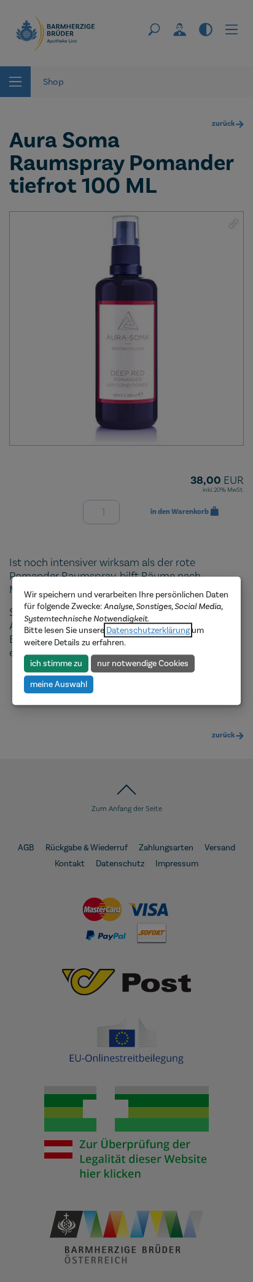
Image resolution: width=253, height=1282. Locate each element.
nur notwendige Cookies (143, 663)
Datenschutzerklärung (148, 630)
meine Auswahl (58, 684)
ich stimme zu (56, 663)
